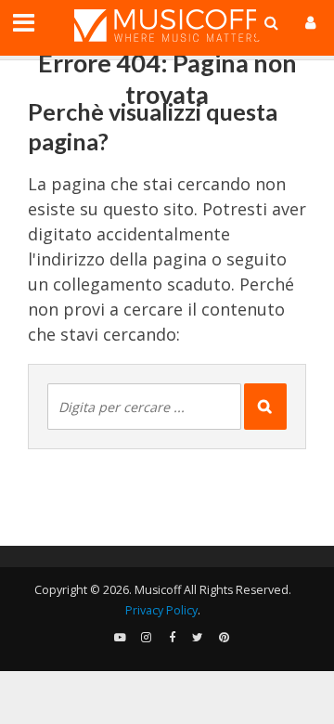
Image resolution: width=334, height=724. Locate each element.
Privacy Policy (161, 610)
